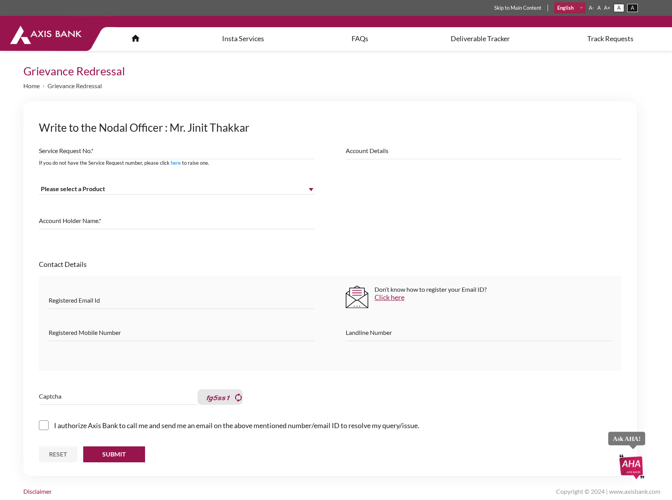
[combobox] (570, 7)
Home (31, 85)
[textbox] (570, 7)
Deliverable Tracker (480, 38)
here (176, 163)
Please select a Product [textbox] (73, 188)
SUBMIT (114, 454)
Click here (389, 297)
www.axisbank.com (634, 491)
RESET (58, 454)
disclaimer (37, 491)
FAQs (360, 38)
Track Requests (610, 38)
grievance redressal (74, 85)
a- (591, 8)
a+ (607, 8)
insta (243, 38)
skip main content (517, 8)
